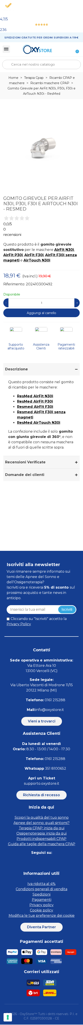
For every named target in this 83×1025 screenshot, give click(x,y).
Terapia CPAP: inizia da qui (41, 828)
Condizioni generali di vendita (41, 889)
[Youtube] (56, 861)
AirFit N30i (64, 250)
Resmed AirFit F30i (35, 407)
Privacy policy (41, 905)
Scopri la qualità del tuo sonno (42, 817)
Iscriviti (67, 609)
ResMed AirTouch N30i (38, 423)
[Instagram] (36, 861)
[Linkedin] (46, 861)
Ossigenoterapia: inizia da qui (41, 833)
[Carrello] (75, 49)
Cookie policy (41, 910)
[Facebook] (26, 861)
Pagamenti (41, 900)
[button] (41, 721)
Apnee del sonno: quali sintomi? (41, 823)
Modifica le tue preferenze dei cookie (42, 915)
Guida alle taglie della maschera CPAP (41, 844)
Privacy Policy (19, 624)
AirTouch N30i (36, 260)
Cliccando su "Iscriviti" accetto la (37, 621)
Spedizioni (41, 894)
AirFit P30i (13, 255)
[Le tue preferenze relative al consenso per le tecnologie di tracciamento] (8, 1017)
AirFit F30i (34, 255)
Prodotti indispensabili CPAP (41, 839)
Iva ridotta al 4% (41, 884)
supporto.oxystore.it (41, 783)
